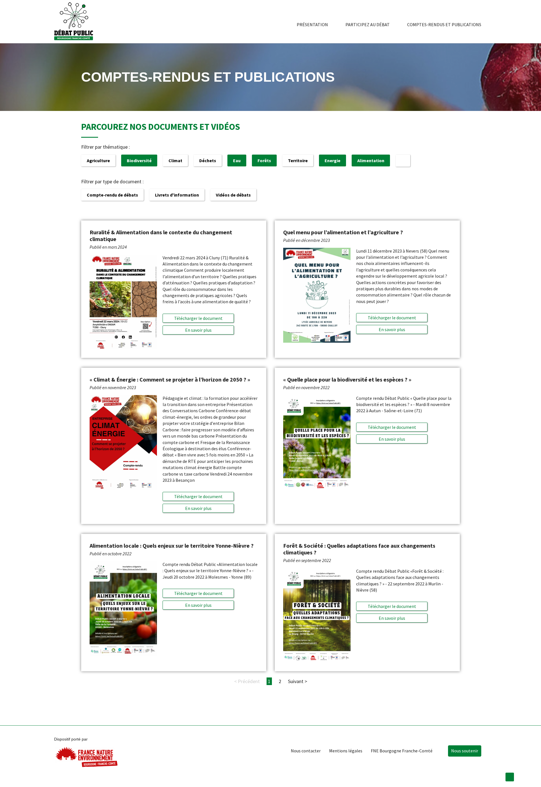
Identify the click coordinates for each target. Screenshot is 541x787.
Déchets (207, 160)
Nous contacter (306, 750)
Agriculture (98, 160)
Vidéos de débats (233, 195)
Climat (175, 160)
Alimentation (370, 160)
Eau (237, 160)
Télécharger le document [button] (198, 318)
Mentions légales (345, 750)
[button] (198, 330)
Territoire (298, 160)
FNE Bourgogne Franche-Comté (402, 750)
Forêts (264, 160)
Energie (332, 160)
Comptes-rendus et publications (444, 24)
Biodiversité (139, 160)
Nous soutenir (464, 750)
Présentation (312, 24)
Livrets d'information (177, 195)
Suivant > (297, 681)
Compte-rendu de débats (112, 195)
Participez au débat (367, 24)
